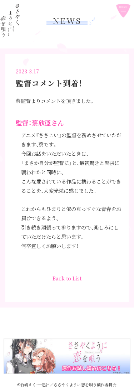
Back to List (67, 278)
